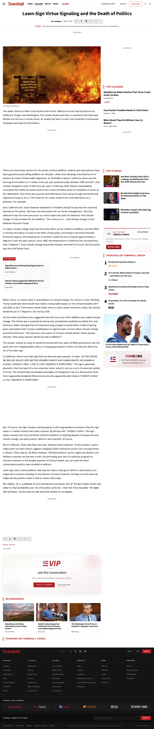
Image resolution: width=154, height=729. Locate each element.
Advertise (105, 670)
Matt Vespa (75, 632)
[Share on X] (76, 21)
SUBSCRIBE (135, 4)
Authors (5, 691)
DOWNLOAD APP (108, 4)
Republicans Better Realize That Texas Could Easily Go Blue (127, 94)
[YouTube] (85, 651)
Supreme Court (32, 691)
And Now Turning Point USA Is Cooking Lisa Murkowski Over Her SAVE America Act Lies (135, 179)
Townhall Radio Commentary (86, 682)
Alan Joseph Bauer (58, 682)
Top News (6, 666)
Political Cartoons (8, 682)
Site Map (52, 726)
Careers (104, 674)
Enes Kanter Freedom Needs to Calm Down (126, 110)
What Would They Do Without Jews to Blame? (123, 122)
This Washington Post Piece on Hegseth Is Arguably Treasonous (84, 625)
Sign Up (146, 718)
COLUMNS (39, 4)
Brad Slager (56, 678)
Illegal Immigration (34, 687)
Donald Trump (32, 674)
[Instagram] (75, 651)
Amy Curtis (41, 632)
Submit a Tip (106, 678)
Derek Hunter (56, 670)
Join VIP (146, 651)
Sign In (130, 651)
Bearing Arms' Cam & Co (85, 678)
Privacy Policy (19, 726)
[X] (71, 651)
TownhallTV (6, 687)
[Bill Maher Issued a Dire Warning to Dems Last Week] (111, 214)
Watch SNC (130, 678)
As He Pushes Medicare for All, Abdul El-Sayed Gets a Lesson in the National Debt (127, 345)
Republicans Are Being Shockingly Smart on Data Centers (16, 626)
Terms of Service (8, 726)
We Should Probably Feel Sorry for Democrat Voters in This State (135, 196)
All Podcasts (81, 687)
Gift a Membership (132, 670)
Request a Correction (40, 726)
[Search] (145, 3)
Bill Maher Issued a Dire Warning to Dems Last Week (136, 211)
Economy (31, 678)
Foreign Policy (32, 682)
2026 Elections (32, 666)
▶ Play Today (113, 247)
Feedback (29, 726)
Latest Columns (8, 674)
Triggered (80, 670)
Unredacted (81, 674)
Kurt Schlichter (10, 632)
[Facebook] (80, 651)
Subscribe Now (63, 585)
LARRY (79, 666)
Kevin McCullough (58, 674)
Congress (30, 670)
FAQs (138, 651)
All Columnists (56, 691)
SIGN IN (123, 4)
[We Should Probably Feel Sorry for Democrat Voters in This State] (111, 198)
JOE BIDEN (7, 549)
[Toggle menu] (3, 3)
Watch (5, 678)
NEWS (30, 4)
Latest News (6, 670)
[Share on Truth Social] (81, 21)
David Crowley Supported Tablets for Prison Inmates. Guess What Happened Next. (50, 626)
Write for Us (105, 682)
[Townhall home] (11, 651)
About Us (104, 666)
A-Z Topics (32, 660)
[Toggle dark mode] (150, 3)
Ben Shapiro (56, 21)
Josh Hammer (56, 687)
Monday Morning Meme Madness (121, 262)
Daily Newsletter (131, 674)
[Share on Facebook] (86, 21)
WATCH (48, 4)
